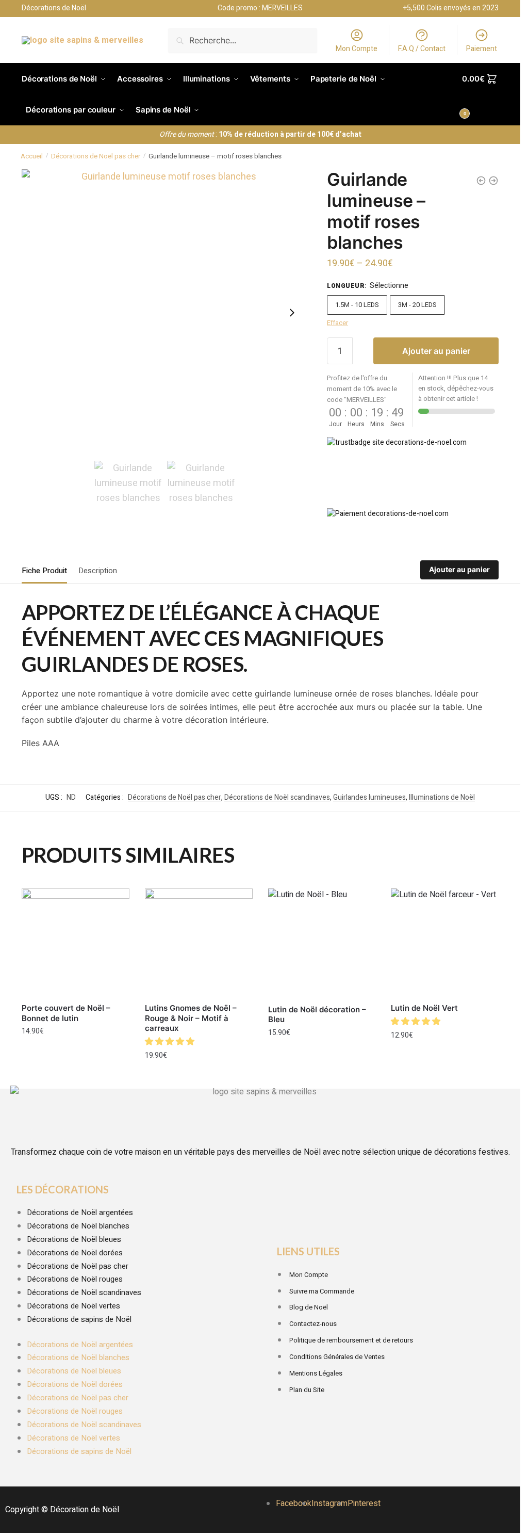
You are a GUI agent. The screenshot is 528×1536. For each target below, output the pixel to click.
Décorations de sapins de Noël (79, 1319)
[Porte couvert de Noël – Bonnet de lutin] (75, 942)
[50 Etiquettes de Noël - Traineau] (481, 180)
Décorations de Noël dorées (75, 1252)
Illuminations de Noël (442, 797)
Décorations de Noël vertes (73, 1306)
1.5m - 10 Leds (357, 305)
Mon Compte (356, 48)
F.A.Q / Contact (422, 48)
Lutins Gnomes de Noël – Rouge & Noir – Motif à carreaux (191, 1018)
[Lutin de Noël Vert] (445, 942)
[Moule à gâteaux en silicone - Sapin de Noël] (493, 180)
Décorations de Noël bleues (74, 1239)
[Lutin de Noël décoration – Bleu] (322, 942)
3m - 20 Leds (417, 305)
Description (97, 570)
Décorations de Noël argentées (80, 1212)
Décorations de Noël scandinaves (277, 797)
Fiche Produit (44, 570)
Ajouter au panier (436, 351)
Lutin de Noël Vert (424, 1008)
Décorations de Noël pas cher (95, 156)
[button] (170, 1042)
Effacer (337, 323)
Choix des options (198, 1078)
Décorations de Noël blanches (78, 1226)
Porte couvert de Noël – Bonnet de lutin (66, 1013)
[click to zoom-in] (165, 312)
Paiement (481, 48)
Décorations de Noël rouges (75, 1279)
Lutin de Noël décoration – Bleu (317, 1015)
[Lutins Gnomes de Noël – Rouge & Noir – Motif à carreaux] (199, 942)
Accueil (32, 156)
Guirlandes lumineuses (369, 797)
